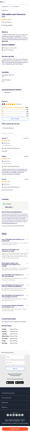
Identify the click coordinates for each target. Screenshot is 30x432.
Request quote (15, 429)
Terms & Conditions (23, 423)
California (11, 420)
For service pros (6, 398)
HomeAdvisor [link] (5, 6)
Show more (8, 207)
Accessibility (22, 420)
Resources (5, 402)
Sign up (15, 368)
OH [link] (11, 6)
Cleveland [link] (16, 6)
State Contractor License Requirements (12, 212)
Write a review (15, 119)
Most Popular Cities (7, 352)
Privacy (6, 420)
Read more (5, 41)
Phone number (7, 25)
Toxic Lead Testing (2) (8, 128)
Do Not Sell (16, 420)
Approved (5, 10)
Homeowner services (8, 393)
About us (4, 407)
